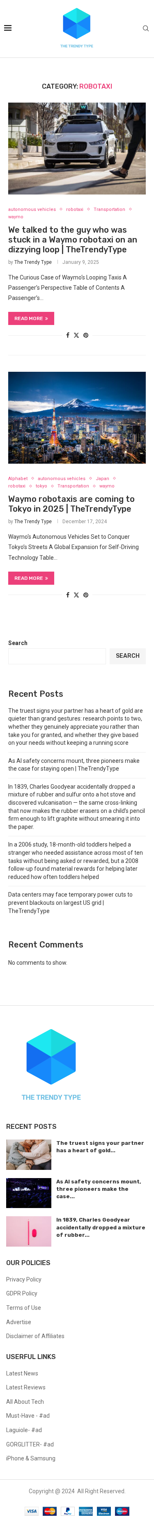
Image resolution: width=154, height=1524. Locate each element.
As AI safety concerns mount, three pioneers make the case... (98, 1188)
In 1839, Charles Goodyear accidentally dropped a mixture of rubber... (100, 1227)
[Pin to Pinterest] (85, 335)
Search (18, 643)
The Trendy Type (33, 262)
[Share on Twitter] (76, 335)
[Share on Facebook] (67, 335)
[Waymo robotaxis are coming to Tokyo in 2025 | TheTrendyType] (77, 417)
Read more (28, 318)
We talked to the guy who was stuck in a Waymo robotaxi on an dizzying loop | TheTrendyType (72, 239)
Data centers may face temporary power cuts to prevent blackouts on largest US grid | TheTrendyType (70, 902)
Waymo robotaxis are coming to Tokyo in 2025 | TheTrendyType (71, 504)
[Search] (146, 28)
